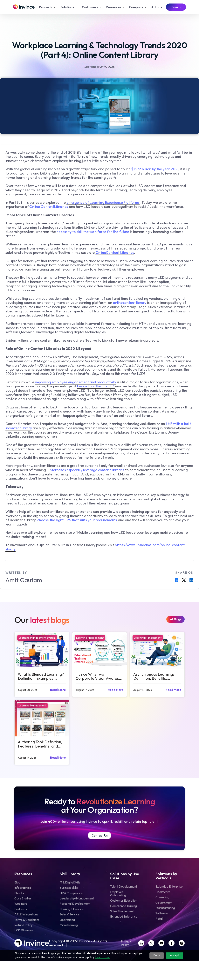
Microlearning (69, 925)
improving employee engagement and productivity (75, 382)
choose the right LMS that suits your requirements (77, 520)
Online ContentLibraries (48, 206)
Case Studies (22, 898)
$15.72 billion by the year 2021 (154, 169)
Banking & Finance (72, 909)
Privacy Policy (126, 943)
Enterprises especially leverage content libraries (86, 470)
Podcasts (20, 909)
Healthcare (162, 892)
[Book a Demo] (176, 7)
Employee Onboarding (118, 893)
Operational (67, 920)
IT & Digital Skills (70, 882)
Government (163, 903)
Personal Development (75, 903)
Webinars (20, 903)
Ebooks (19, 893)
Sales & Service (69, 914)
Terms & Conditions (26, 920)
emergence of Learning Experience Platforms (103, 202)
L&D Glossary (23, 930)
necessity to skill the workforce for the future (93, 231)
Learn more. (102, 957)
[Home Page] (24, 7)
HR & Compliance (71, 893)
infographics (22, 888)
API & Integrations (26, 914)
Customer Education (123, 900)
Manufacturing (165, 908)
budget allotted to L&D (96, 386)
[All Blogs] (175, 619)
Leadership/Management (77, 898)
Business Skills (69, 888)
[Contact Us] (99, 835)
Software (161, 913)
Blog (17, 882)
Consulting (162, 897)
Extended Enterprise (123, 916)
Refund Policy (23, 925)
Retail (159, 918)
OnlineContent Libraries (114, 252)
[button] (47, 7)
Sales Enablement (122, 911)
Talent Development (123, 886)
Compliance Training (123, 906)
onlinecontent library (129, 302)
